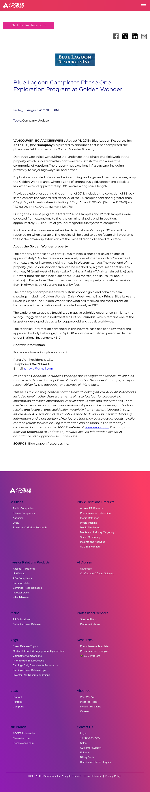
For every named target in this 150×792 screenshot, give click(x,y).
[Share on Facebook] (116, 36)
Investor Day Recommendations (31, 674)
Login (83, 733)
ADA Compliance (22, 578)
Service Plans (88, 619)
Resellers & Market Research (30, 527)
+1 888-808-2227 (90, 738)
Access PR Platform (91, 508)
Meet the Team (89, 701)
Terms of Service (92, 776)
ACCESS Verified (90, 546)
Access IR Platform (24, 568)
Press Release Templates (95, 646)
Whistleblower (21, 597)
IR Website (19, 573)
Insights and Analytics (92, 541)
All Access (86, 568)
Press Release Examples (94, 651)
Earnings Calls (21, 582)
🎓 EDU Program (90, 655)
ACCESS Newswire (24, 733)
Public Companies (23, 508)
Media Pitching (88, 522)
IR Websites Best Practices (28, 660)
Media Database (89, 517)
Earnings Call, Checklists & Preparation (35, 665)
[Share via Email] (144, 36)
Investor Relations (90, 706)
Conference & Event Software (97, 573)
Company (18, 706)
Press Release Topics (25, 646)
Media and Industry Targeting (97, 532)
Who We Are (87, 696)
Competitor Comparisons (27, 655)
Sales (83, 742)
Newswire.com (21, 738)
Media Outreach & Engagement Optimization (39, 651)
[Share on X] (125, 36)
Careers (84, 711)
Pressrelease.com (23, 742)
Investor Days (21, 592)
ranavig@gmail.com (38, 368)
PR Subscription (22, 619)
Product (17, 696)
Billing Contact (88, 757)
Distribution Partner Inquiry (95, 762)
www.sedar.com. (97, 427)
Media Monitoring (90, 527)
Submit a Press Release (27, 624)
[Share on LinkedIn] (135, 36)
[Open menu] (143, 5)
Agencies (18, 517)
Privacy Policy (113, 776)
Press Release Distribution (95, 513)
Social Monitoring (90, 537)
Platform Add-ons (90, 624)
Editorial (84, 752)
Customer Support (90, 747)
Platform (17, 701)
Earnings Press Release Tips (29, 670)
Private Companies (24, 513)
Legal (16, 522)
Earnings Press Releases (27, 587)
